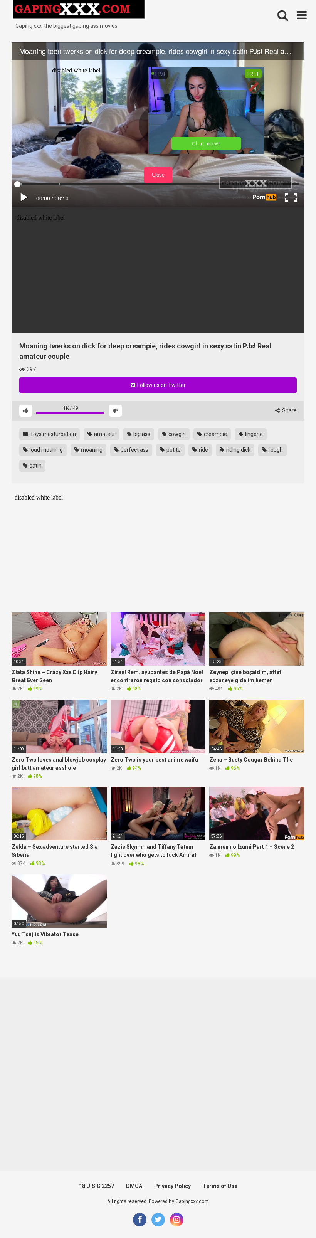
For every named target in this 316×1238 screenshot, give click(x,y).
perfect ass (133, 450)
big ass (141, 434)
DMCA (134, 1186)
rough (275, 450)
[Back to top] (290, 1215)
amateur (104, 434)
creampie (215, 434)
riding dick (237, 450)
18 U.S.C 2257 (96, 1186)
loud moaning (46, 450)
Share (289, 410)
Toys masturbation (52, 434)
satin (35, 466)
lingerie (253, 434)
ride (203, 450)
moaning (91, 450)
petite (173, 450)
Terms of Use (220, 1186)
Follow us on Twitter (161, 385)
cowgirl (176, 434)
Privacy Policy (172, 1186)
